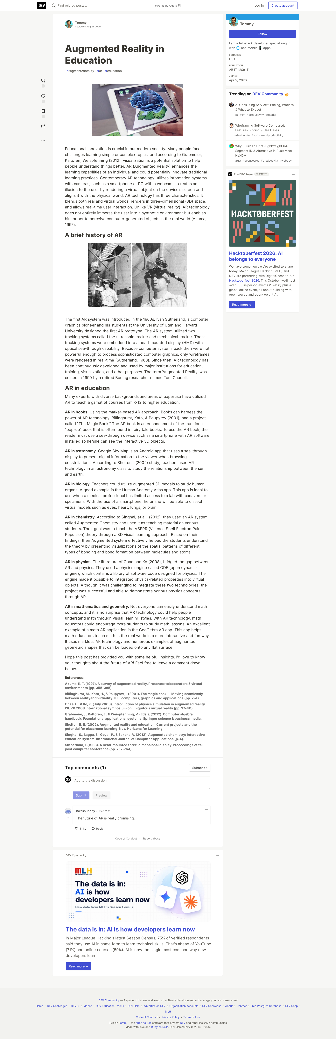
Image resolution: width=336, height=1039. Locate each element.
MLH (168, 1011)
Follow (262, 34)
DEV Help (134, 1005)
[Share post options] (43, 141)
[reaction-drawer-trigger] (43, 82)
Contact (242, 1005)
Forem (123, 1022)
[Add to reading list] (43, 113)
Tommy (81, 23)
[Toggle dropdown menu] (206, 809)
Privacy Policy (170, 1017)
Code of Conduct (126, 838)
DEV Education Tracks (110, 1005)
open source (143, 1022)
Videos (87, 1005)
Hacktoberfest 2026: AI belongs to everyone (256, 256)
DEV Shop (291, 1005)
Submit (81, 795)
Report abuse (151, 838)
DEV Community (267, 94)
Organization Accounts (183, 1005)
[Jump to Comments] (43, 98)
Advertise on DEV (154, 1005)
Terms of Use (191, 1017)
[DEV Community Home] (42, 5)
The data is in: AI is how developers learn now (130, 929)
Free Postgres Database (266, 1005)
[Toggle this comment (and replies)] (68, 818)
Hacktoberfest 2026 (244, 280)
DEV (182, 1022)
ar (99, 71)
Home (39, 1005)
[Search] (54, 5)
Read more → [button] (78, 966)
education (113, 71)
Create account (282, 5)
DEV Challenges (57, 1005)
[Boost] (43, 127)
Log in (259, 5)
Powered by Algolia (166, 5)
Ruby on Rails (159, 1026)
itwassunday (85, 811)
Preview (101, 795)
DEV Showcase (211, 1005)
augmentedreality (80, 71)
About (229, 1005)
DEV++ (75, 1005)
